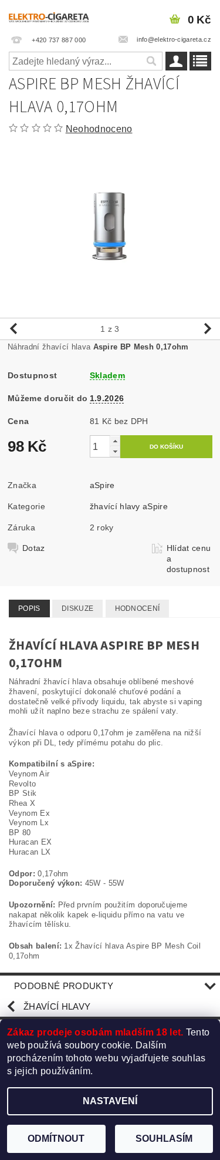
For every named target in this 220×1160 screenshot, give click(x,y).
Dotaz (33, 548)
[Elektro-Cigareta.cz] (55, 15)
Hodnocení (137, 608)
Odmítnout (56, 1139)
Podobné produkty (63, 986)
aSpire (102, 485)
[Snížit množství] (115, 451)
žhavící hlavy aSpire (129, 506)
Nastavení (110, 1101)
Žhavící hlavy (56, 1006)
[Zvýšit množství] (115, 440)
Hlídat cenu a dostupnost (189, 558)
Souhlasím (164, 1139)
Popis (29, 608)
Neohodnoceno (99, 129)
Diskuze (77, 608)
